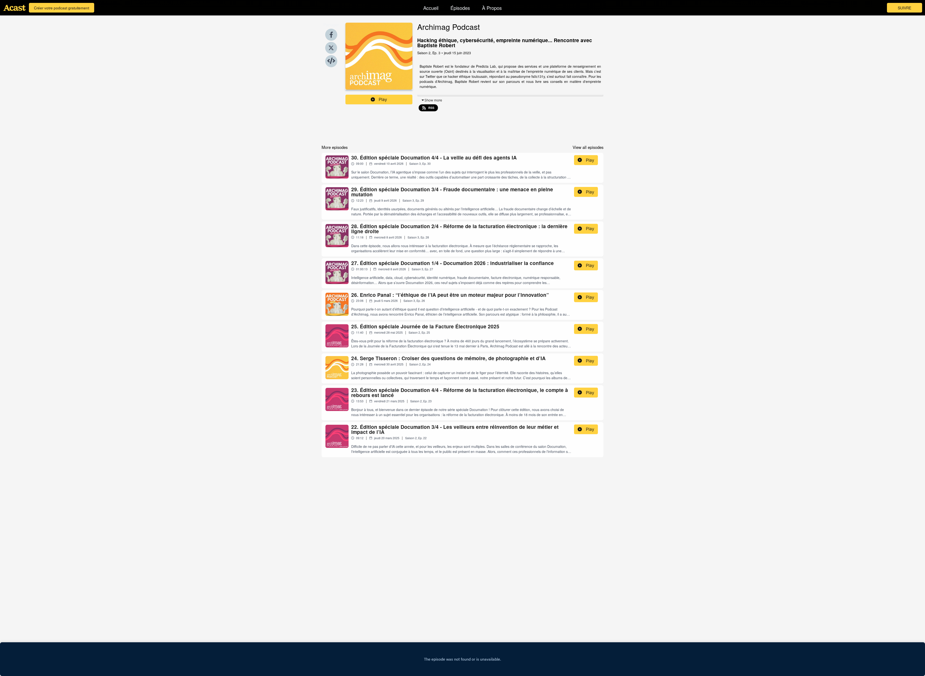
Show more (433, 100)
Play (383, 99)
